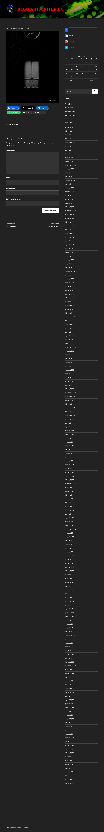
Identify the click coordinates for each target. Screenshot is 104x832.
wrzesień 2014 (69, 669)
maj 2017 (68, 548)
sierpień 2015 (69, 628)
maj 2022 (68, 320)
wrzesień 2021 (69, 351)
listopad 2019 (69, 434)
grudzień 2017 (69, 521)
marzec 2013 (69, 738)
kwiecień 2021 (69, 370)
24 (77, 73)
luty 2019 (68, 468)
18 (82, 69)
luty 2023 (68, 286)
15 (67, 69)
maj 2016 (68, 594)
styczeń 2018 (69, 518)
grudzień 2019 (69, 430)
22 (67, 73)
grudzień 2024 (69, 203)
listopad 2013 (69, 707)
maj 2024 (68, 229)
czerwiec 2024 (70, 226)
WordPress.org (70, 115)
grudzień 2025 (69, 157)
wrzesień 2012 (69, 760)
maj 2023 (68, 275)
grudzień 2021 (69, 339)
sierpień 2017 (69, 537)
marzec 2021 (69, 374)
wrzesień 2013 (69, 715)
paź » (91, 80)
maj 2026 (68, 138)
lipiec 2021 (68, 358)
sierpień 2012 (69, 764)
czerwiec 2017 (69, 544)
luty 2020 (68, 423)
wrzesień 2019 (69, 442)
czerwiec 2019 (70, 453)
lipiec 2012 (68, 768)
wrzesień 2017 (69, 533)
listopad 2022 (69, 298)
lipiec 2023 (68, 267)
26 (86, 73)
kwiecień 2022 (69, 324)
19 (86, 69)
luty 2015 (68, 650)
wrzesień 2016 (69, 578)
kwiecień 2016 (69, 597)
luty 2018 (68, 514)
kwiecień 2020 (70, 415)
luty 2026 (68, 150)
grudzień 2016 (69, 567)
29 (67, 76)
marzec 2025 (69, 192)
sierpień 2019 (69, 446)
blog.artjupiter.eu (41, 9)
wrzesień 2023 (70, 260)
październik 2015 (70, 620)
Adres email (11, 188)
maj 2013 (68, 730)
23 (72, 73)
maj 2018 (68, 502)
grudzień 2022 (69, 294)
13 (91, 66)
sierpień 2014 (69, 673)
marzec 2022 (69, 328)
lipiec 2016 (68, 586)
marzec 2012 (69, 783)
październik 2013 (70, 711)
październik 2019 (70, 438)
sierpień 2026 (69, 127)
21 (96, 69)
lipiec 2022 (68, 313)
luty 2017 (68, 559)
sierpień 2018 (69, 491)
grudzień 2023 (69, 248)
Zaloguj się (68, 104)
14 (96, 66)
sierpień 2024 (69, 218)
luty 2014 (68, 696)
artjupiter (25, 28)
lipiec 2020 (68, 404)
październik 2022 (70, 302)
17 (77, 69)
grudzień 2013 (69, 704)
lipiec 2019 (68, 449)
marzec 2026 (69, 146)
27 (91, 73)
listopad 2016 (69, 571)
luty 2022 (68, 332)
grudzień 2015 (69, 613)
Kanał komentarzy (71, 111)
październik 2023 (70, 256)
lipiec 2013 (68, 722)
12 (86, 66)
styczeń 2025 (69, 199)
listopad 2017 (69, 525)
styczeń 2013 (69, 745)
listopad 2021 (69, 343)
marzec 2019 (69, 465)
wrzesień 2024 (70, 214)
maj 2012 (68, 776)
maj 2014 (68, 685)
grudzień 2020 (69, 385)
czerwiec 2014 (70, 681)
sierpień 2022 (69, 309)
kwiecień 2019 (69, 461)
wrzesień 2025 (70, 169)
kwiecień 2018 (69, 506)
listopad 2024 (69, 207)
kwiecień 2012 (69, 779)
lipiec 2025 (68, 176)
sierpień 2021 (69, 355)
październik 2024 (70, 210)
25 (82, 73)
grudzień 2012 (69, 749)
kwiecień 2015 (69, 643)
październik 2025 (70, 165)
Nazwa (9, 178)
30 (72, 76)
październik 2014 (70, 666)
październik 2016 (70, 575)
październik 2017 (70, 529)
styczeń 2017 (69, 563)
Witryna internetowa (14, 199)
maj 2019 (68, 457)
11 (81, 66)
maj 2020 (68, 412)
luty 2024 (68, 241)
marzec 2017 (69, 556)
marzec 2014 (69, 692)
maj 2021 (68, 366)
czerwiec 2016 (70, 590)
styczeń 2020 (69, 427)
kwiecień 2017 (69, 552)
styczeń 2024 (69, 245)
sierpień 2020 (69, 400)
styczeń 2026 (69, 154)
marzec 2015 (69, 647)
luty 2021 (68, 377)
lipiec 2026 (68, 131)
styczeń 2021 (69, 381)
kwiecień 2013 (69, 734)
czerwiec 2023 (70, 271)
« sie (71, 80)
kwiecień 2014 (69, 688)
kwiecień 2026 (70, 142)
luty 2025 (68, 195)
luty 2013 (68, 741)
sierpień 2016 (69, 582)
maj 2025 (68, 184)
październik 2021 (70, 347)
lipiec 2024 (68, 222)
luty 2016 (68, 605)
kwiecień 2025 (70, 188)
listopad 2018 (69, 480)
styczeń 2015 (69, 654)
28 (96, 73)
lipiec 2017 (68, 540)
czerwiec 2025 (70, 180)
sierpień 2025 (69, 173)
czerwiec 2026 (70, 135)
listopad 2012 (69, 753)
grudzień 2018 (69, 476)
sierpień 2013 (69, 719)
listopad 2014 (69, 662)
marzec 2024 (69, 237)
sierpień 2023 (69, 264)
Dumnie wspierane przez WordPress (17, 827)
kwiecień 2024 (70, 233)
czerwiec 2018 (70, 499)
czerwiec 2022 (70, 317)
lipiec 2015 (68, 631)
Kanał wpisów (69, 108)
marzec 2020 (69, 419)
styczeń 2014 (69, 700)
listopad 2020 (69, 389)
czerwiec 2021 (69, 362)
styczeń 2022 (69, 336)
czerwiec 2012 (69, 772)
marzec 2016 (69, 601)
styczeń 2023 (69, 290)
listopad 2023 (69, 252)
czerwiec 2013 (70, 726)
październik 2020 (70, 393)
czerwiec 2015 (70, 635)
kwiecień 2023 (70, 279)
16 (72, 69)
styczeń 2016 (69, 609)
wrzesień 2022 (69, 305)
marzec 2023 (69, 283)
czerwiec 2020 (70, 408)
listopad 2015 (69, 616)
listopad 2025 (69, 161)
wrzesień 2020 (70, 396)
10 (77, 66)
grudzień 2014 (69, 658)
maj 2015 (68, 639)
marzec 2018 (69, 510)
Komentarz (11, 150)
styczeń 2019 (69, 472)
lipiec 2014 (68, 677)
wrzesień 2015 (69, 624)
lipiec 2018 (68, 495)
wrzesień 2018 (69, 487)
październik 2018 (70, 484)
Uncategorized (15, 124)
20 (91, 69)
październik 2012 (70, 757)
